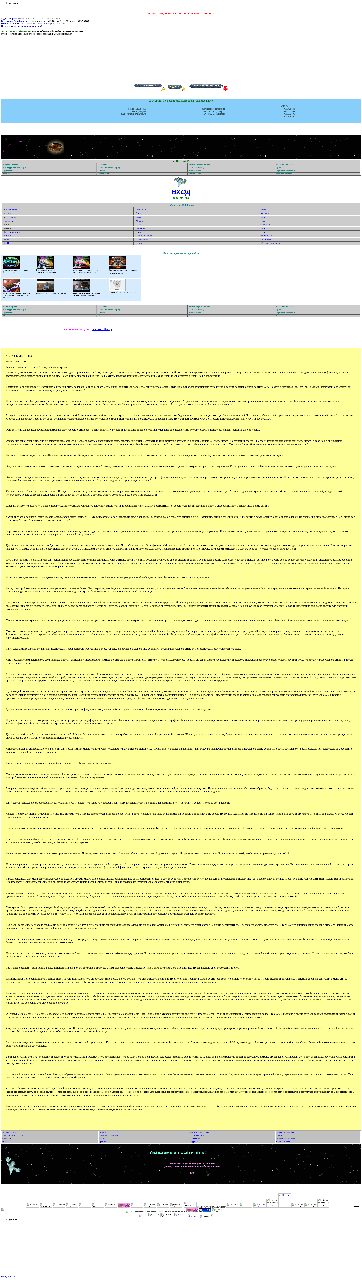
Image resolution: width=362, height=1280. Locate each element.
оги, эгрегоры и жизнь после (86, 270)
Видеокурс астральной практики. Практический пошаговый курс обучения (17, 295)
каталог (356, 1206)
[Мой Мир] (30, 3)
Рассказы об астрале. (45, 270)
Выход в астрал (8, 1276)
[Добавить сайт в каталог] (213, 1216)
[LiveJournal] (33, 3)
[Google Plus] (36, 3)
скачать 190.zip (102, 329)
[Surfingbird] (39, 3)
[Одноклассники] (27, 3)
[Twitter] (24, 3)
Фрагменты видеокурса (46, 272)
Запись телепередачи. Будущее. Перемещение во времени (87, 294)
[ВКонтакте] (22, 3)
